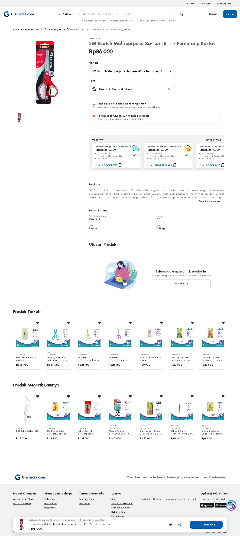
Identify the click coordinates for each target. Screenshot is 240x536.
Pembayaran (50, 503)
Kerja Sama (117, 516)
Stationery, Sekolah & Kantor (33, 29)
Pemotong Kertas (56, 29)
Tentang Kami (86, 499)
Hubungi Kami (224, 3)
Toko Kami (205, 3)
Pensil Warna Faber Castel (94, 21)
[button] (156, 117)
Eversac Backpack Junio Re (123, 21)
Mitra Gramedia (22, 503)
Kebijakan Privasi (120, 507)
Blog (113, 499)
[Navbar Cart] (181, 14)
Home (16, 29)
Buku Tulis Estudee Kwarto (153, 21)
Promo (190, 3)
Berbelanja (50, 499)
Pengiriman (50, 507)
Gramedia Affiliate (23, 499)
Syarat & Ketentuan (121, 503)
